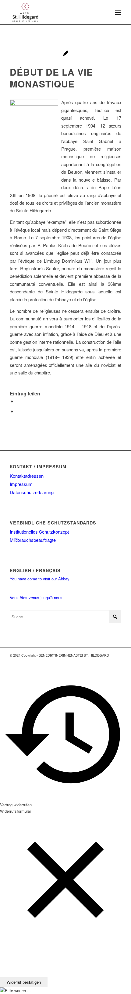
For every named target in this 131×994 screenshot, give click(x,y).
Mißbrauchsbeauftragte (33, 540)
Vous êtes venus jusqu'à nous (36, 597)
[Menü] (117, 12)
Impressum (21, 484)
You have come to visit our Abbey (39, 579)
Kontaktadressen (27, 476)
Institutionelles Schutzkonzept (39, 531)
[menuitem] (117, 12)
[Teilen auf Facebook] (18, 401)
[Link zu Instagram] (116, 661)
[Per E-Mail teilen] (18, 411)
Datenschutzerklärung (32, 492)
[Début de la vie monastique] (65, 54)
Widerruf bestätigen (24, 982)
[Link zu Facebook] (107, 661)
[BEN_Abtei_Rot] (54, 12)
